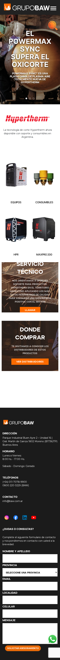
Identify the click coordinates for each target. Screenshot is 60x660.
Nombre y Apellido (16, 550)
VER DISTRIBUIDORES (30, 361)
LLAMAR (30, 310)
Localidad (9, 592)
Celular (8, 606)
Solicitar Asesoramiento (23, 648)
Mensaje (9, 619)
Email (6, 578)
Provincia (9, 564)
